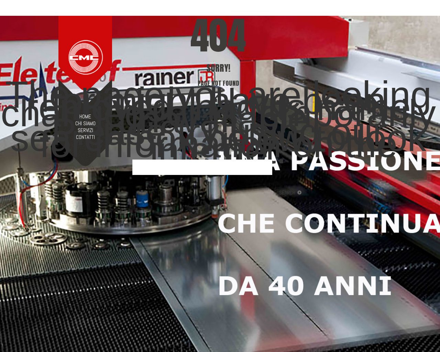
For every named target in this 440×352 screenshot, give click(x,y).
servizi (85, 130)
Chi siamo (85, 123)
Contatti (85, 137)
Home (85, 116)
